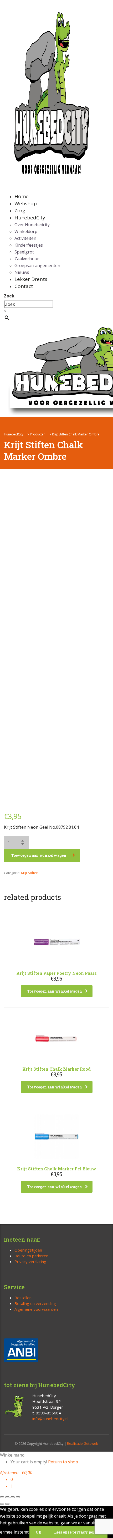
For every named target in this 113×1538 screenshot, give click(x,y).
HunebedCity (29, 217)
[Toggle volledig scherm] (7, 1497)
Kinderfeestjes (28, 245)
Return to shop (63, 1462)
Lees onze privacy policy (77, 1532)
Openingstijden (28, 1250)
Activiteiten (25, 238)
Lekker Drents (30, 279)
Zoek (9, 296)
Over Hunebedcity (32, 225)
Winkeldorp (25, 231)
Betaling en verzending (35, 1303)
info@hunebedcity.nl (50, 1418)
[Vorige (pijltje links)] (2, 1504)
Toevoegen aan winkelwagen (38, 855)
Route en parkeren (31, 1255)
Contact (23, 286)
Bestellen (23, 1297)
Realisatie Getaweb (82, 1443)
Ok (39, 1532)
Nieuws (21, 272)
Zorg (19, 210)
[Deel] (13, 1497)
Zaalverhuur (26, 259)
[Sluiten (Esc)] (18, 1497)
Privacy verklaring (30, 1261)
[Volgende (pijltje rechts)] (7, 1504)
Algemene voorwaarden (36, 1309)
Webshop (25, 203)
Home (21, 196)
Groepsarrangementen (37, 265)
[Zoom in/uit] (2, 1497)
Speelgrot (24, 252)
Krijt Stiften (29, 872)
